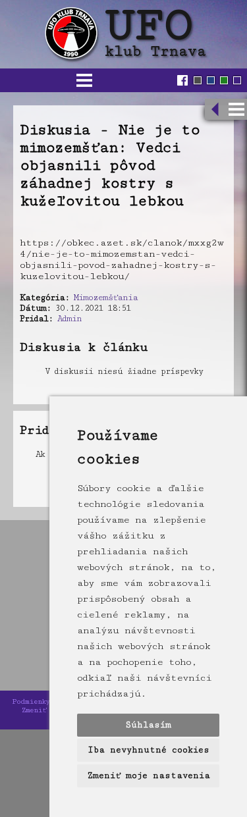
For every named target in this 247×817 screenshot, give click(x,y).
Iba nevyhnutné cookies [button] (148, 750)
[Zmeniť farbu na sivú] (197, 80)
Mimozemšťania (106, 297)
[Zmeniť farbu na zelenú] (224, 80)
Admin (69, 318)
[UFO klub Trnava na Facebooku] (184, 80)
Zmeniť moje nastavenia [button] (148, 775)
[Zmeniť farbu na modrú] (210, 80)
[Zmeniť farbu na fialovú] (237, 80)
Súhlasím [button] (148, 725)
